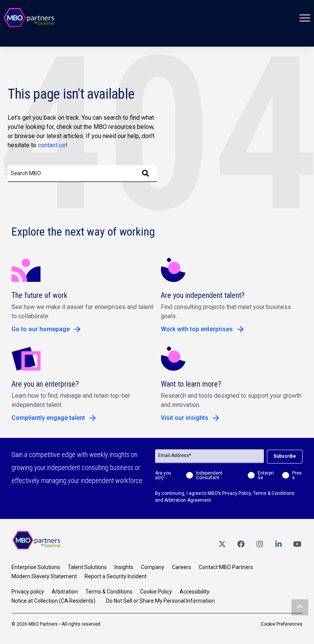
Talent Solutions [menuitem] (87, 567)
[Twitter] (222, 543)
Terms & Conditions (273, 493)
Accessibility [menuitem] (194, 592)
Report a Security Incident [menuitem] (116, 576)
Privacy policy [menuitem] (27, 592)
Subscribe (284, 456)
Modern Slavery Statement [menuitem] (44, 576)
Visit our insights (184, 417)
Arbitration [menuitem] (65, 592)
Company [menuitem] (152, 567)
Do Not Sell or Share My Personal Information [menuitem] (160, 601)
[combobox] (82, 173)
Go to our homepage (40, 329)
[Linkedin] (278, 543)
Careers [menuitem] (181, 567)
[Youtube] (297, 543)
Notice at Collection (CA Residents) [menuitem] (53, 601)
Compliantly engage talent (48, 417)
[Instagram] (259, 543)
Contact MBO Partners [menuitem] (226, 567)
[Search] (145, 173)
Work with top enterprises (197, 329)
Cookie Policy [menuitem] (156, 592)
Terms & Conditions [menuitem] (108, 592)
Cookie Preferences (282, 624)
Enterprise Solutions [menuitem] (35, 567)
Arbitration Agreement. (188, 500)
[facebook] (241, 543)
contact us (51, 145)
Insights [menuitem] (123, 567)
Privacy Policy (236, 493)
